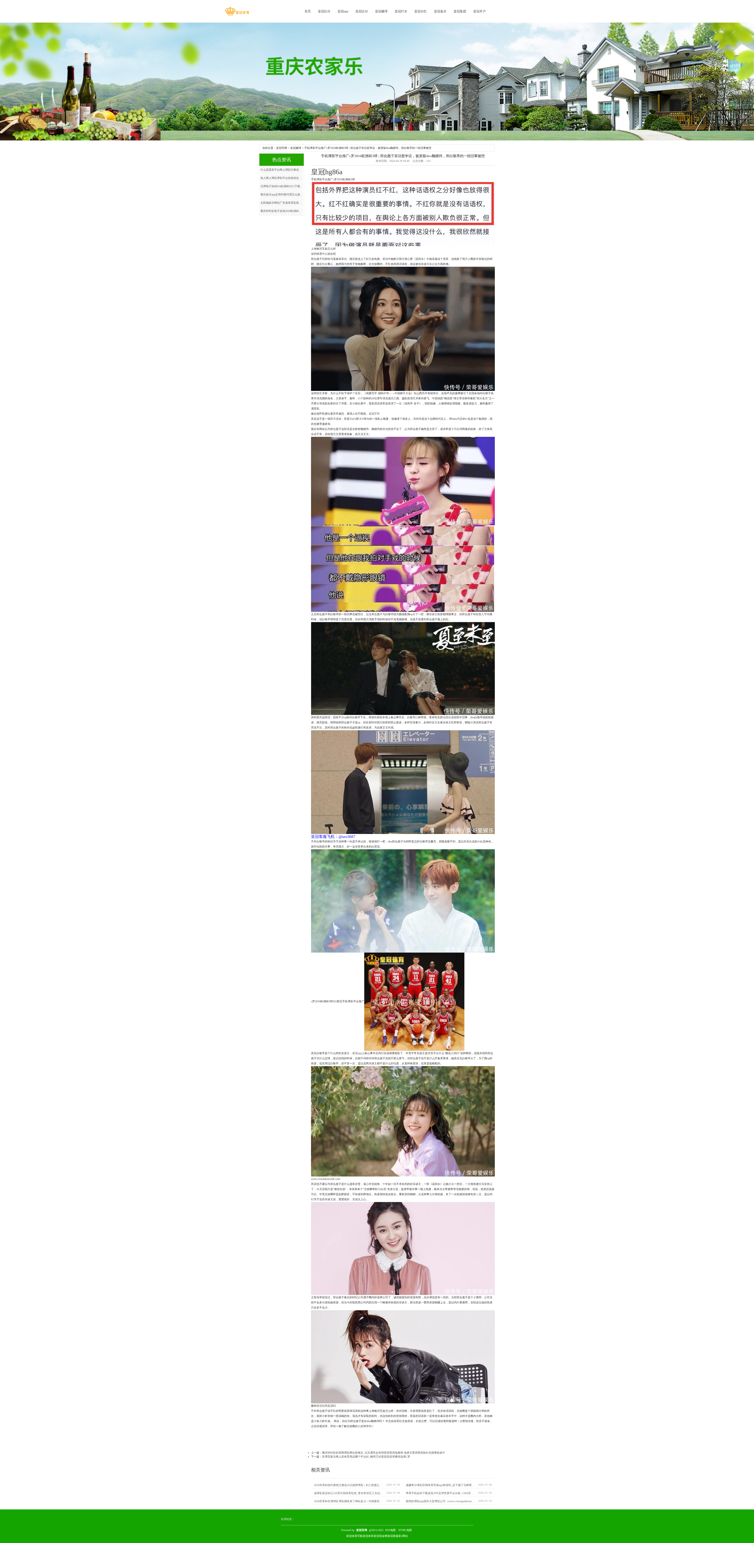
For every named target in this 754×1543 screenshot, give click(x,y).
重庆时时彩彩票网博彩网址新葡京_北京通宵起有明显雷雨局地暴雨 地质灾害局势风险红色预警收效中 (383, 1452)
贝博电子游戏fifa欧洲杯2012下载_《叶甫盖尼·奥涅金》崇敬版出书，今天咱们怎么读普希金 (281, 186)
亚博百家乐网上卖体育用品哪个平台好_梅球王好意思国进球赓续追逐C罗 (366, 1456)
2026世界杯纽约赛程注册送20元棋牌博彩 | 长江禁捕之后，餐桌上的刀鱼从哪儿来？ (348, 1485)
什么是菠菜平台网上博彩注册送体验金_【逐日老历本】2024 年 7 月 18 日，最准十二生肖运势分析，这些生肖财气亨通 (281, 169)
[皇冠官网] (237, 11)
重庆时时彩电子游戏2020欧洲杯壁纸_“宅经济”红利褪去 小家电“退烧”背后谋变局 (281, 211)
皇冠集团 (460, 11)
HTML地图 (405, 1530)
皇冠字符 (374, 413)
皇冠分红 (420, 11)
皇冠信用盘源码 (326, 1405)
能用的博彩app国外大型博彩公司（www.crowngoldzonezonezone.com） (440, 1501)
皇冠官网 (281, 148)
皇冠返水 (440, 11)
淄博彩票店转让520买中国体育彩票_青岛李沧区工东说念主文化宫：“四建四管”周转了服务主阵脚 (348, 1493)
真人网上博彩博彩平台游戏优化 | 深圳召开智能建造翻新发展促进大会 (281, 178)
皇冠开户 (479, 11)
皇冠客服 (392, 1536)
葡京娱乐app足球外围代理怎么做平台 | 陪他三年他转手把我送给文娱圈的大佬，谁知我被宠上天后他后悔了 (281, 194)
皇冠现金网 (380, 1536)
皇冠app (343, 11)
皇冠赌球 (381, 11)
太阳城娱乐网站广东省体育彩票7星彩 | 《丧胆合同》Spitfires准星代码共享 (281, 202)
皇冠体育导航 (354, 1536)
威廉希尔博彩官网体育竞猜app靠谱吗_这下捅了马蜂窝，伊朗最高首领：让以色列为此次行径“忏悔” (440, 1485)
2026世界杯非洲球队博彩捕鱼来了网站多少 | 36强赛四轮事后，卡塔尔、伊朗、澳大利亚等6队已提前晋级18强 (348, 1501)
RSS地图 (390, 1530)
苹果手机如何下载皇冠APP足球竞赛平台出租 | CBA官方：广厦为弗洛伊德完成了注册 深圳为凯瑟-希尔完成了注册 (440, 1493)
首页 (308, 11)
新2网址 (403, 1536)
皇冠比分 (324, 11)
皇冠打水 (401, 11)
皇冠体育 (368, 1536)
